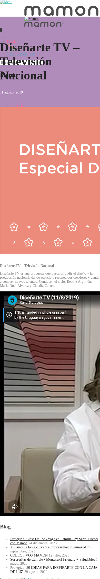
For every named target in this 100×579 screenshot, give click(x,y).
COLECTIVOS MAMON (29, 555)
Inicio (10, 37)
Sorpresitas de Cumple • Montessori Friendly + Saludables (52, 559)
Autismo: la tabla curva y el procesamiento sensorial (48, 547)
